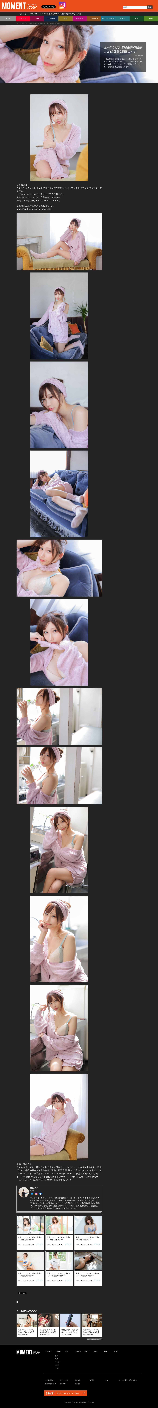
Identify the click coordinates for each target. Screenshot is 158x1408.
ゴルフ (57, 1365)
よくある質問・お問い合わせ (128, 1380)
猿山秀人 (34, 1188)
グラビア (79, 19)
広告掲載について (50, 1384)
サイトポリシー (50, 1380)
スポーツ (51, 19)
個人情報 (77, 1380)
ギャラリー (94, 19)
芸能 (65, 19)
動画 (105, 1351)
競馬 (137, 19)
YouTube (22, 19)
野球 (56, 1359)
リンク (106, 1380)
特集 (56, 1356)
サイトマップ (64, 1380)
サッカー (58, 1362)
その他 (57, 1368)
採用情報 (77, 1384)
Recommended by (92, 1339)
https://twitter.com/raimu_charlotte (34, 209)
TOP (8, 19)
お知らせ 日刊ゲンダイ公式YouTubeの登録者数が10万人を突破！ (50, 14)
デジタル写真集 (108, 19)
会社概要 (62, 1384)
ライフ (122, 19)
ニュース (37, 19)
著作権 (92, 1380)
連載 (151, 19)
